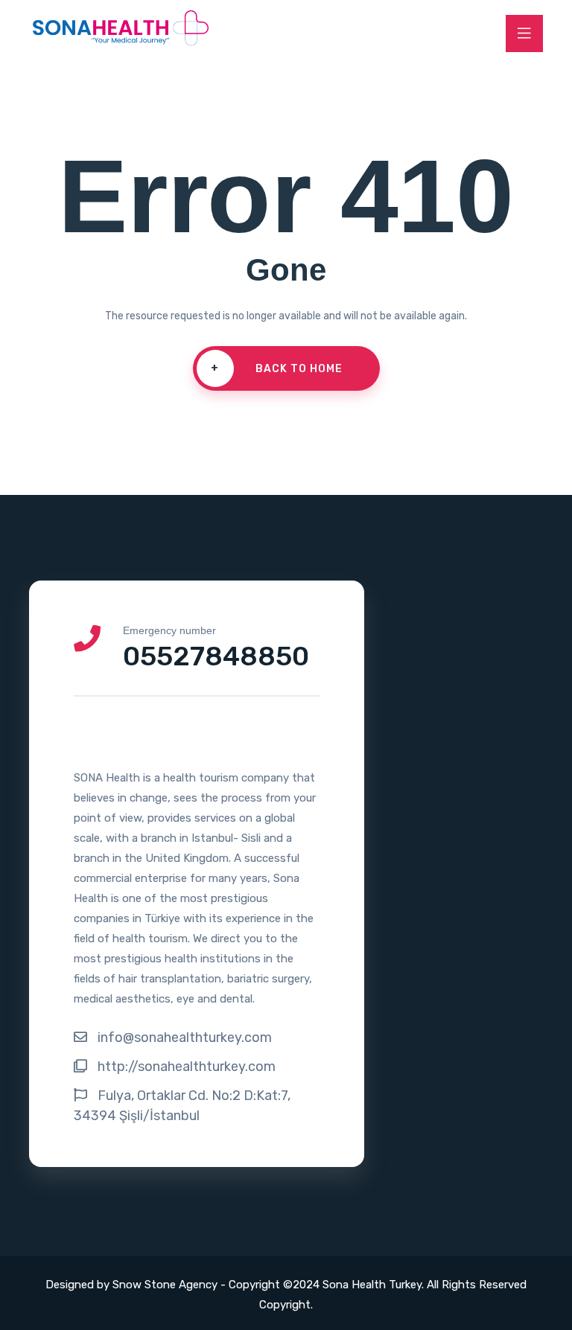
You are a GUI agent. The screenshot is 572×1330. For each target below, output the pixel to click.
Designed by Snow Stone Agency (132, 1284)
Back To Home (277, 368)
